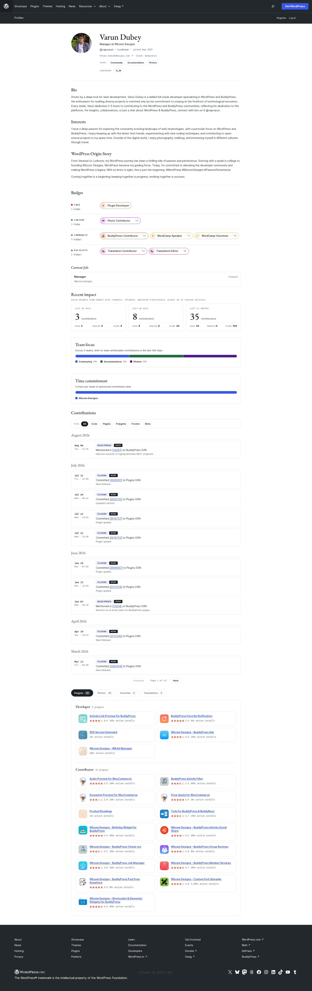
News (17, 945)
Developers (135, 950)
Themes (76, 945)
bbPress (248, 950)
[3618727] (116, 518)
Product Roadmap (101, 811)
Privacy (18, 956)
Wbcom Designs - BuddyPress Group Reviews (199, 846)
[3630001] (116, 480)
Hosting (19, 950)
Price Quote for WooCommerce (190, 794)
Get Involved (193, 939)
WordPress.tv (137, 956)
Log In (292, 18)
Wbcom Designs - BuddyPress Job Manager (117, 862)
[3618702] (116, 537)
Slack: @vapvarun (146, 56)
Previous (138, 680)
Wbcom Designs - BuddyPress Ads (192, 732)
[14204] (117, 606)
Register (281, 18)
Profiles (18, 17)
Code (94, 423)
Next (176, 680)
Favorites (127, 693)
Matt (246, 945)
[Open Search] (273, 6)
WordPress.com (253, 939)
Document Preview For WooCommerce (114, 794)
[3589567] (116, 567)
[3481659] (116, 666)
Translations (153, 693)
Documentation (137, 945)
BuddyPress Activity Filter (187, 778)
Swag (190, 956)
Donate (191, 950)
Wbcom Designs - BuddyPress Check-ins (115, 846)
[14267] (117, 450)
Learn (131, 939)
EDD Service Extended (103, 732)
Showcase (77, 939)
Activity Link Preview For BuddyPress (113, 715)
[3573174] (116, 586)
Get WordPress (295, 6)
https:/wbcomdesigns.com (115, 56)
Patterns (76, 956)
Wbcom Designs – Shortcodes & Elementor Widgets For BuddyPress (116, 900)
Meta (147, 423)
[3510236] (116, 636)
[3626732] (116, 499)
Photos (104, 693)
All (84, 423)
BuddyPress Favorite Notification (191, 715)
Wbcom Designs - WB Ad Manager (111, 748)
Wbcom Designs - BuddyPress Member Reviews (201, 862)
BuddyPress (250, 956)
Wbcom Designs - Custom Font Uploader (196, 879)
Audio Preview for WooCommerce (111, 778)
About (18, 939)
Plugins (106, 423)
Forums (135, 423)
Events (189, 945)
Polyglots (121, 423)
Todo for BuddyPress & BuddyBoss (192, 811)
